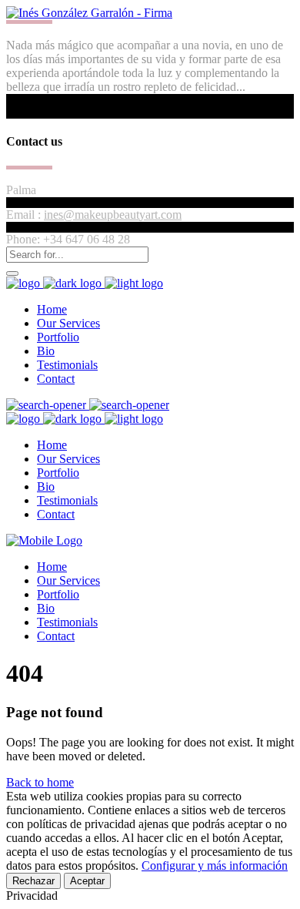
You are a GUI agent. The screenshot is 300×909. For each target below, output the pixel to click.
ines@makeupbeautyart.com (113, 214)
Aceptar (87, 881)
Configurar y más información (215, 865)
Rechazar (33, 881)
